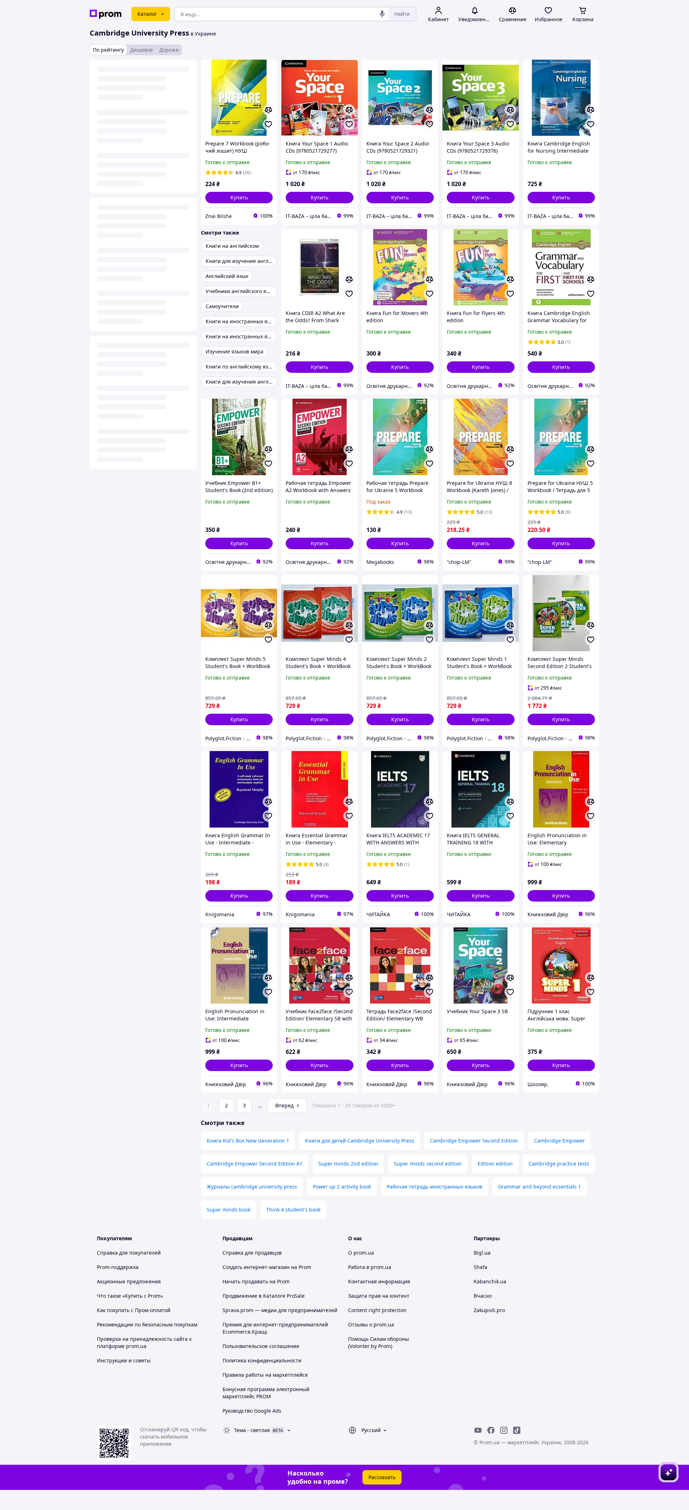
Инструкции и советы (124, 1360)
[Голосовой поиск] (382, 14)
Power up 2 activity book (342, 1186)
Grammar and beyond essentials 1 (539, 1186)
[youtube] (478, 1430)
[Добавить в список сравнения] (268, 110)
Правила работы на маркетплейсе (265, 1374)
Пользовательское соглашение (260, 1346)
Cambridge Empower (559, 1140)
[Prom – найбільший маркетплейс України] (105, 14)
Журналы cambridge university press (252, 1186)
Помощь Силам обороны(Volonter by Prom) (378, 1342)
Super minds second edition (428, 1163)
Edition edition (495, 1163)
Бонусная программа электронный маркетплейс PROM (265, 1393)
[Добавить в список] (268, 124)
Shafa (480, 1267)
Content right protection (377, 1310)
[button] (239, 197)
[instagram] (504, 1430)
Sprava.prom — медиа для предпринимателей (279, 1310)
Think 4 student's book (293, 1209)
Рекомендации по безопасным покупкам (147, 1324)
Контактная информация (379, 1281)
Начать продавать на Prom (256, 1281)
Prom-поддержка (118, 1267)
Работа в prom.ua (369, 1267)
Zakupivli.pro (489, 1310)
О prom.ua (361, 1252)
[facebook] (491, 1430)
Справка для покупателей (129, 1252)
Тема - (252, 1430)
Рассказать (382, 1477)
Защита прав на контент (378, 1295)
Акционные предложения (129, 1281)
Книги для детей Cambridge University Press (359, 1140)
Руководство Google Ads (251, 1410)
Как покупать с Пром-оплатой (133, 1310)
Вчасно (483, 1295)
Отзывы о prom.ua (371, 1324)
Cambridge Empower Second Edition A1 (255, 1163)
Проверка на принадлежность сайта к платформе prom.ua (144, 1342)
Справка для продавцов (252, 1252)
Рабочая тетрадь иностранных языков (434, 1186)
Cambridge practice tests (559, 1163)
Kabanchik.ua (490, 1281)
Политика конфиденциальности (261, 1360)
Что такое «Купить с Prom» (130, 1295)
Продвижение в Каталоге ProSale (263, 1295)
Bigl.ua (482, 1252)
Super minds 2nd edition (348, 1163)
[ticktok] (516, 1430)
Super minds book (228, 1209)
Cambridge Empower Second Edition (474, 1140)
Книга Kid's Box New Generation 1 (248, 1140)
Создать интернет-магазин (256, 1267)
